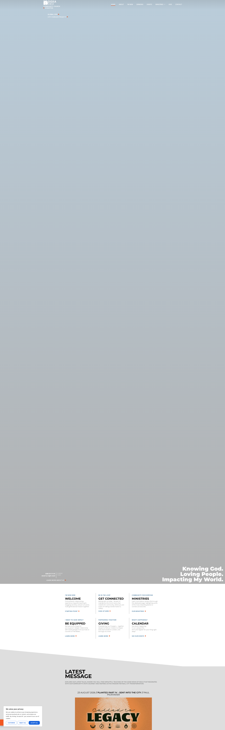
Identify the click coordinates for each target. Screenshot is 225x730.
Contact (178, 4)
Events (149, 4)
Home (113, 4)
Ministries (159, 4)
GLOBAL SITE (53, 14)
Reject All (22, 723)
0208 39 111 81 (50, 574)
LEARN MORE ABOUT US (55, 580)
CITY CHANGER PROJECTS (57, 17)
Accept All (34, 723)
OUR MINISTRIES (138, 611)
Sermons (139, 4)
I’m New (130, 4)
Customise (11, 723)
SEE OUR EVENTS (138, 636)
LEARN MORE (70, 636)
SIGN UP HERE (104, 611)
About (121, 4)
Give (170, 4)
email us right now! (48, 576)
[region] (23, 716)
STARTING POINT (71, 611)
